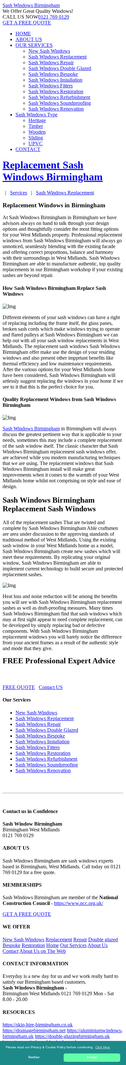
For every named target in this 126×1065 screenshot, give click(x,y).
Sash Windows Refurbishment (59, 97)
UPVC (35, 143)
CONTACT (28, 149)
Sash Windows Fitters (50, 85)
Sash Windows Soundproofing (59, 103)
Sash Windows (31, 5)
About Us (98, 945)
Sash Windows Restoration (55, 91)
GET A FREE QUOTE (27, 22)
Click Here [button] (102, 1047)
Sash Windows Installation (55, 80)
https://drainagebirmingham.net (34, 1030)
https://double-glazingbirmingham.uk (72, 1036)
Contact (10, 951)
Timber (35, 126)
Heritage (37, 120)
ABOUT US (29, 39)
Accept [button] (92, 1057)
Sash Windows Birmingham (31, 428)
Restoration (33, 945)
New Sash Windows (49, 51)
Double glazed (103, 939)
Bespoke (11, 945)
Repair (80, 939)
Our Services (73, 945)
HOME (23, 33)
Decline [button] (33, 1057)
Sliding (35, 137)
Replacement (59, 939)
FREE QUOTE (19, 687)
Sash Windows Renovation (56, 109)
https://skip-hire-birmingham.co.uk (38, 1024)
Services (18, 192)
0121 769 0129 (53, 17)
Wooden (37, 132)
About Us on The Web (42, 951)
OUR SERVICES (34, 45)
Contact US (51, 687)
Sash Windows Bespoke (53, 74)
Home (52, 945)
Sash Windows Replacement (57, 56)
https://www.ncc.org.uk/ (78, 903)
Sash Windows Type (37, 114)
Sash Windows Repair (51, 62)
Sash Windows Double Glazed (59, 68)
